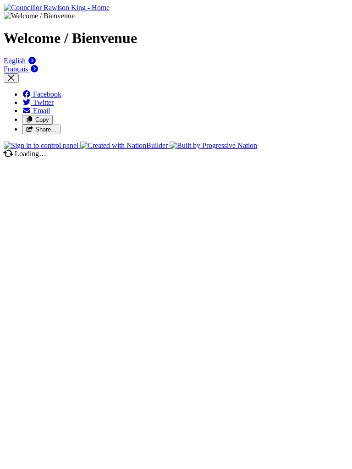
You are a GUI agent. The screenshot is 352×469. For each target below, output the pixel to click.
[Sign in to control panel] (42, 145)
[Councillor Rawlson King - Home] (57, 7)
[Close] (11, 78)
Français (17, 69)
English (16, 61)
